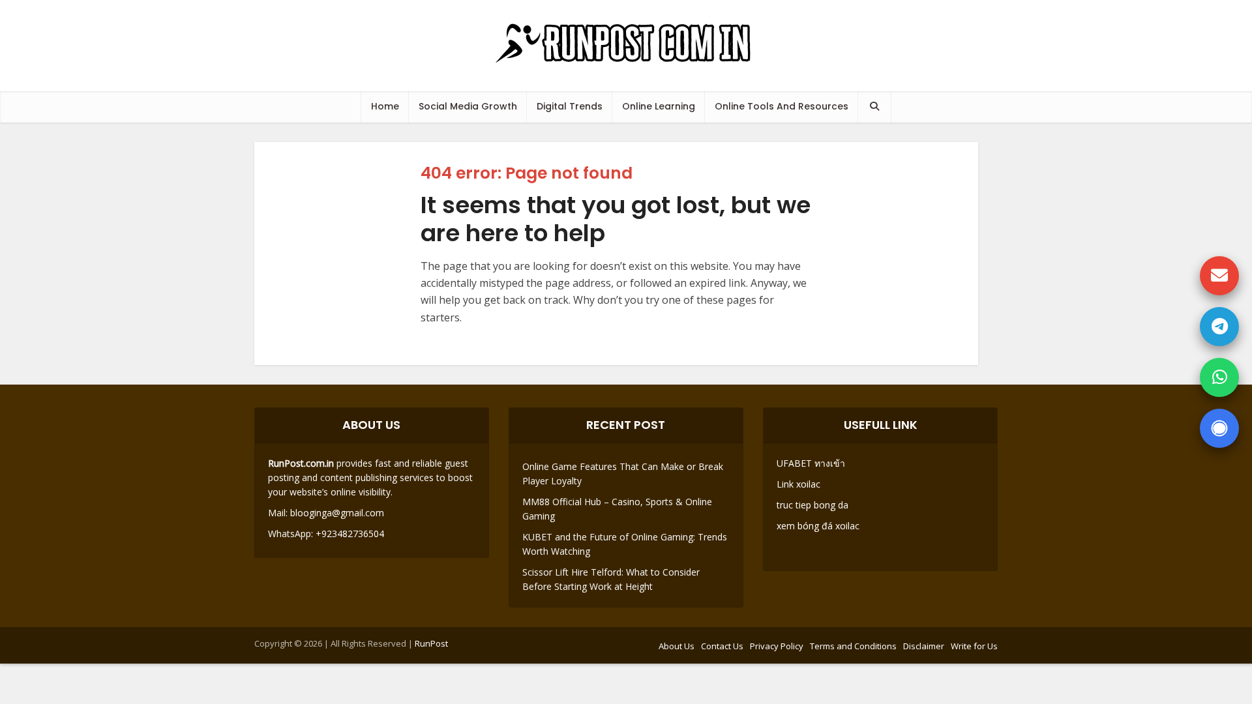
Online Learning (658, 106)
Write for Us (974, 646)
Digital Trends (570, 106)
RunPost (431, 643)
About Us (676, 646)
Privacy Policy (776, 646)
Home (385, 106)
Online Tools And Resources (781, 106)
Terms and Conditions (853, 646)
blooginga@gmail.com (337, 512)
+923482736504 (348, 533)
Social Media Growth (468, 106)
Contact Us (722, 646)
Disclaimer (923, 646)
